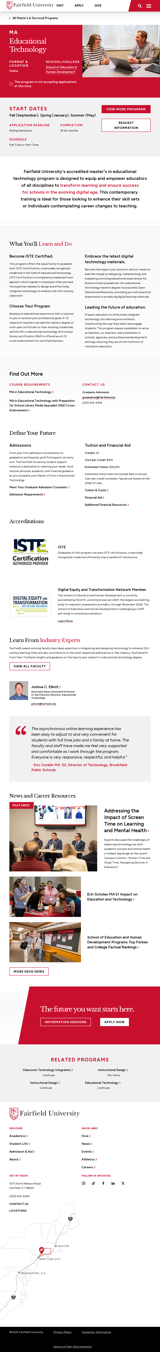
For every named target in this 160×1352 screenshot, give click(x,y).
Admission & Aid (21, 1151)
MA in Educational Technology (30, 392)
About (13, 1159)
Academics (17, 1136)
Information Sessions (66, 1022)
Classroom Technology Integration (47, 1070)
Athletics (88, 1159)
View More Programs (126, 109)
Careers (87, 1167)
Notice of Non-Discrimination (72, 1346)
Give (98, 5)
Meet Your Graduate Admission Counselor (38, 487)
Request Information (126, 125)
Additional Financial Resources (106, 505)
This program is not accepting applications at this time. (45, 84)
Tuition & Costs (95, 490)
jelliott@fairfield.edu (43, 703)
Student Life (18, 1144)
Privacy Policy (62, 1332)
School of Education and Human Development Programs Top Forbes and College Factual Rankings (117, 942)
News (86, 1144)
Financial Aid (93, 497)
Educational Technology (101, 1083)
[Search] (139, 6)
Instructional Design (112, 1070)
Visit (60, 5)
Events (87, 1151)
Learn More (65, 621)
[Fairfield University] (30, 5)
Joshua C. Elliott (44, 687)
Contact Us (19, 1204)
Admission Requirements (26, 494)
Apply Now (114, 1022)
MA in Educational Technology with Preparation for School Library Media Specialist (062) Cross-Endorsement (42, 405)
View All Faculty (30, 666)
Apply (79, 5)
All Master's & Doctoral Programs (35, 18)
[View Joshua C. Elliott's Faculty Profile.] (18, 690)
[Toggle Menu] (148, 6)
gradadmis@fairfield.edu (98, 397)
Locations (18, 1210)
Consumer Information (96, 1332)
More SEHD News (29, 971)
